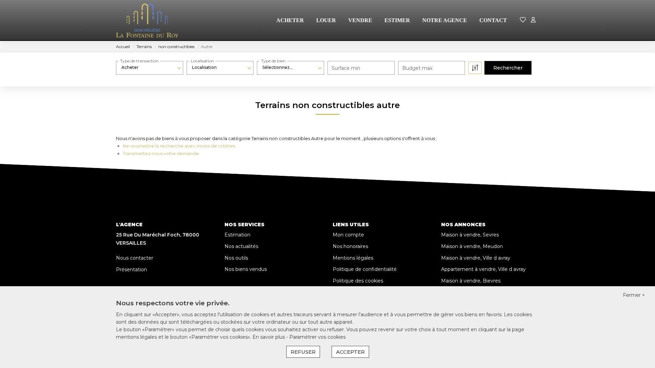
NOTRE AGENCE (444, 20)
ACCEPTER (350, 352)
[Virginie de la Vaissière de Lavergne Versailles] (147, 20)
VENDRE (360, 20)
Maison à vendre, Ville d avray (475, 258)
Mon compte (348, 235)
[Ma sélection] (523, 20)
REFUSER (303, 352)
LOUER (326, 20)
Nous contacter (134, 258)
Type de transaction (139, 60)
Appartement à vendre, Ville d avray (483, 269)
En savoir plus (269, 337)
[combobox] (149, 67)
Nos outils (236, 258)
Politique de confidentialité (365, 269)
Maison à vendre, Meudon (472, 246)
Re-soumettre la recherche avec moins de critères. (179, 146)
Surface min (346, 68)
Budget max (417, 68)
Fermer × (634, 295)
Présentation (131, 269)
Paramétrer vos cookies (317, 337)
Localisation (202, 60)
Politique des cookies (358, 281)
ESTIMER (397, 20)
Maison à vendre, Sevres (470, 235)
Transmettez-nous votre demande (161, 153)
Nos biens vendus (245, 269)
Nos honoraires (350, 246)
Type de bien (273, 60)
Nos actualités (241, 246)
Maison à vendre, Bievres (470, 281)
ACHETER (290, 20)
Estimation (237, 235)
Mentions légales (353, 258)
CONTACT (493, 20)
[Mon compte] (533, 20)
